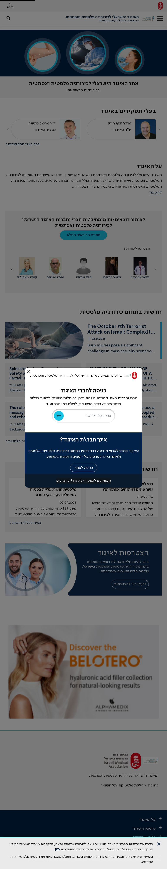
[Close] (28, 371)
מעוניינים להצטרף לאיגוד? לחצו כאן (83, 481)
